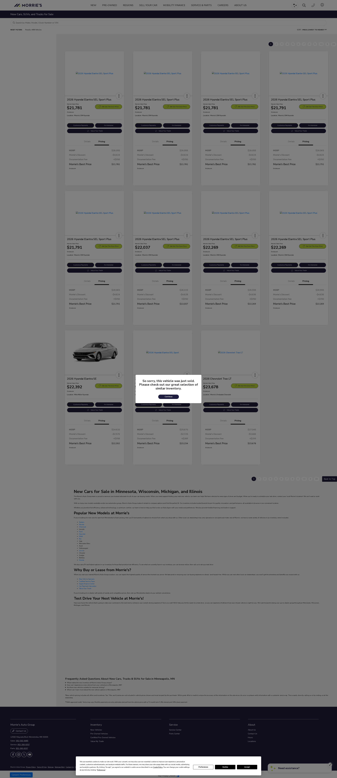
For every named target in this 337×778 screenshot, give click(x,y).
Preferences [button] (101, 770)
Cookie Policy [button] (158, 767)
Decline (225, 767)
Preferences (203, 767)
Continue (168, 397)
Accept (247, 767)
